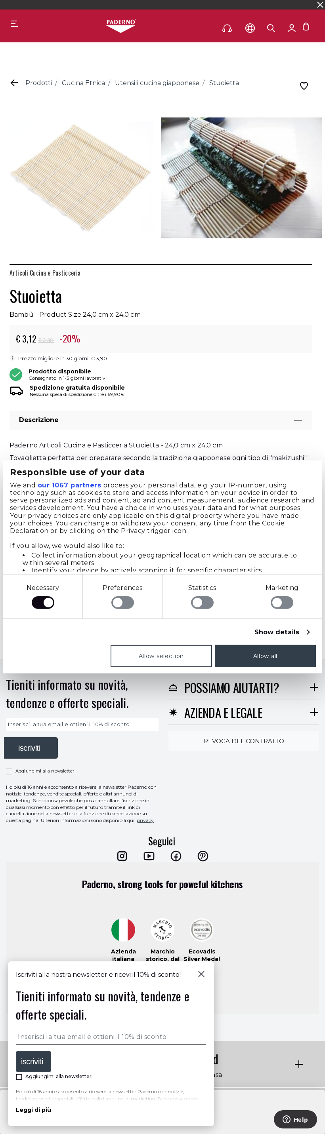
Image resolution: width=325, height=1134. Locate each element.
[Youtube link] (149, 856)
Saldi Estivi (224, 5)
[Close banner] (320, 5)
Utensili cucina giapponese (157, 83)
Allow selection (161, 656)
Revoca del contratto (244, 741)
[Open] (271, 28)
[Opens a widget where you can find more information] (295, 1120)
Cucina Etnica (83, 83)
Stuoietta (224, 83)
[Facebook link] (176, 856)
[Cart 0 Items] (306, 28)
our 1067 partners (69, 485)
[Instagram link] (122, 856)
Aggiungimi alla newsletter (44, 771)
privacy (145, 820)
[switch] (122, 602)
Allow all (265, 656)
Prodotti (38, 83)
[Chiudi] (201, 974)
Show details (276, 632)
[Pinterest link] (203, 856)
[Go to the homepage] (121, 26)
